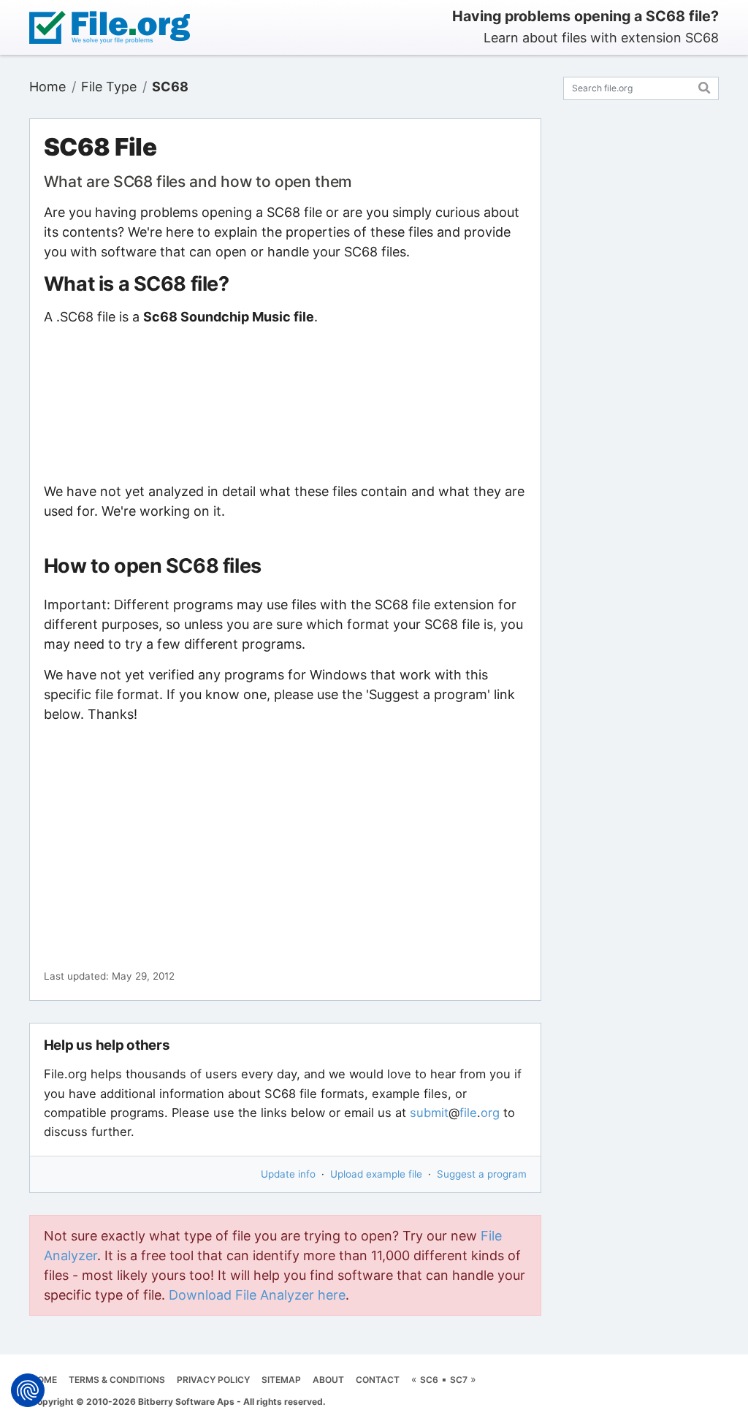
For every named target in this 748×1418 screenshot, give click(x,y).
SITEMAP (281, 1379)
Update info (288, 1174)
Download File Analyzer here (257, 1295)
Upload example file (376, 1174)
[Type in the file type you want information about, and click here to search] (704, 85)
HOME (44, 1379)
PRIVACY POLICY (213, 1379)
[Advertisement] (285, 404)
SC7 (459, 1379)
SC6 (429, 1379)
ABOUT (328, 1379)
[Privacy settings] (28, 1390)
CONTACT (378, 1379)
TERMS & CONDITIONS (117, 1379)
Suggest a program (482, 1174)
